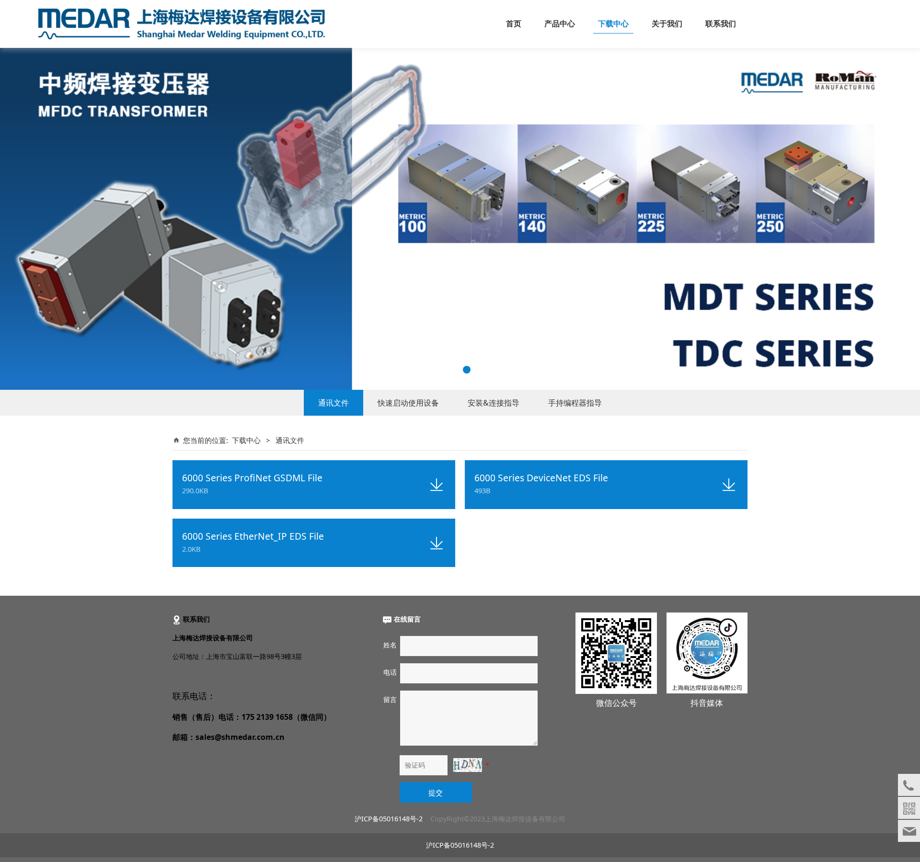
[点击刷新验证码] (467, 765)
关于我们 (667, 24)
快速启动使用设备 (408, 402)
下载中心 (613, 24)
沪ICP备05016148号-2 (389, 818)
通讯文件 (333, 402)
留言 (390, 699)
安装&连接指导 (493, 402)
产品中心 (559, 24)
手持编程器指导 (575, 402)
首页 (513, 24)
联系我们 (720, 24)
